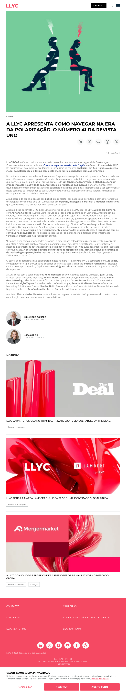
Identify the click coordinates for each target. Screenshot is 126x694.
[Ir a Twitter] (49, 645)
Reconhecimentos (16, 427)
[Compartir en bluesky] (116, 141)
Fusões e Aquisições (17, 504)
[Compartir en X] (89, 141)
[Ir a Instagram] (58, 645)
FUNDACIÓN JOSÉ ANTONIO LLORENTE (86, 617)
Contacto (99, 5)
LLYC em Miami (72, 628)
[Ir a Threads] (85, 645)
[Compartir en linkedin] (80, 141)
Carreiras (69, 606)
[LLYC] (12, 5)
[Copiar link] (98, 141)
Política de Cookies (99, 678)
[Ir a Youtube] (67, 645)
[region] (63, 680)
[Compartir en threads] (107, 141)
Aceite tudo (100, 686)
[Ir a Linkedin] (40, 645)
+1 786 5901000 (63, 664)
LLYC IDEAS (13, 617)
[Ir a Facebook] (76, 645)
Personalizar (25, 686)
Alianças (34, 584)
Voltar (11, 116)
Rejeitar (61, 686)
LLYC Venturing (16, 628)
